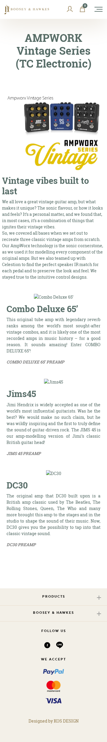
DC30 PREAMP (21, 544)
